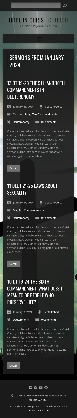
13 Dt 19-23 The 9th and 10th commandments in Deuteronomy (36, 89)
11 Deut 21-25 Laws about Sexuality (32, 189)
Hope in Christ (38, 20)
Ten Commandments (44, 114)
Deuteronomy (21, 122)
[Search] (65, 5)
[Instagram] (35, 387)
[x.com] (46, 387)
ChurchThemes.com (38, 410)
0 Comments (48, 122)
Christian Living (22, 114)
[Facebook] (30, 387)
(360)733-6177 (40, 399)
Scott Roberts (53, 106)
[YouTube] (40, 387)
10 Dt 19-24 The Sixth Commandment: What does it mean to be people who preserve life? (35, 291)
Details (13, 168)
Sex (15, 210)
